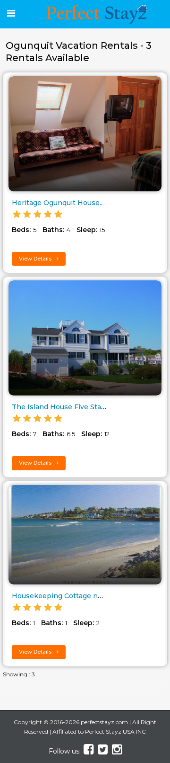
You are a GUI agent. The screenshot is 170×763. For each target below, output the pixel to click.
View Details (36, 258)
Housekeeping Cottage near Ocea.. (71, 596)
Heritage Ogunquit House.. (57, 202)
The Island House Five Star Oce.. (67, 407)
